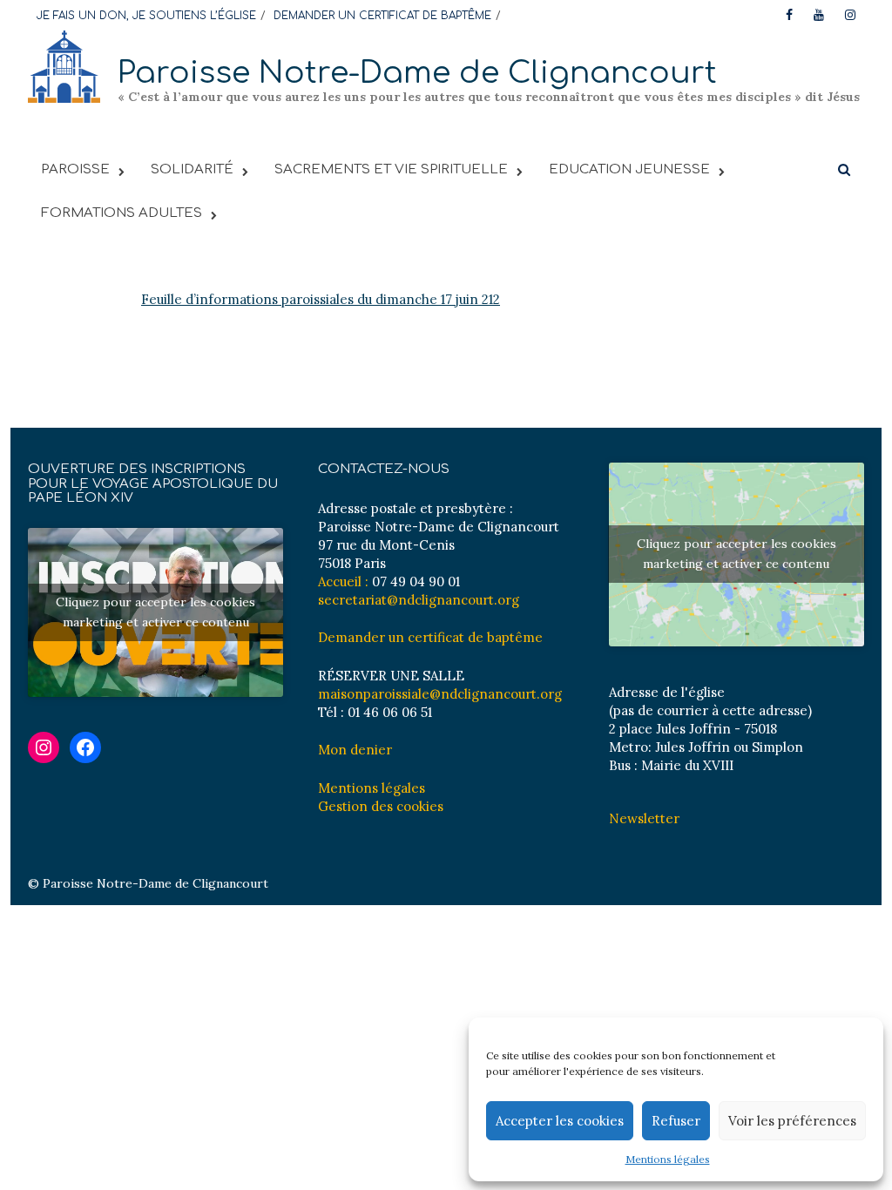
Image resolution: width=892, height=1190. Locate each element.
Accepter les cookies (560, 1120)
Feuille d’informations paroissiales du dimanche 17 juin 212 (320, 299)
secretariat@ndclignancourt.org (418, 600)
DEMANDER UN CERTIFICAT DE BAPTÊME (382, 16)
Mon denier (355, 749)
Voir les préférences (792, 1120)
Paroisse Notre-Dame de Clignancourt (417, 73)
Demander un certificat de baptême (430, 637)
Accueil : (343, 581)
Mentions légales (667, 1159)
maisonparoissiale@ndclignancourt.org (440, 694)
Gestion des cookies (380, 806)
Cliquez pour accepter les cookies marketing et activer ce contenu (155, 612)
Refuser (676, 1120)
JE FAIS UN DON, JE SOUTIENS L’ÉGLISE (146, 16)
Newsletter (644, 818)
